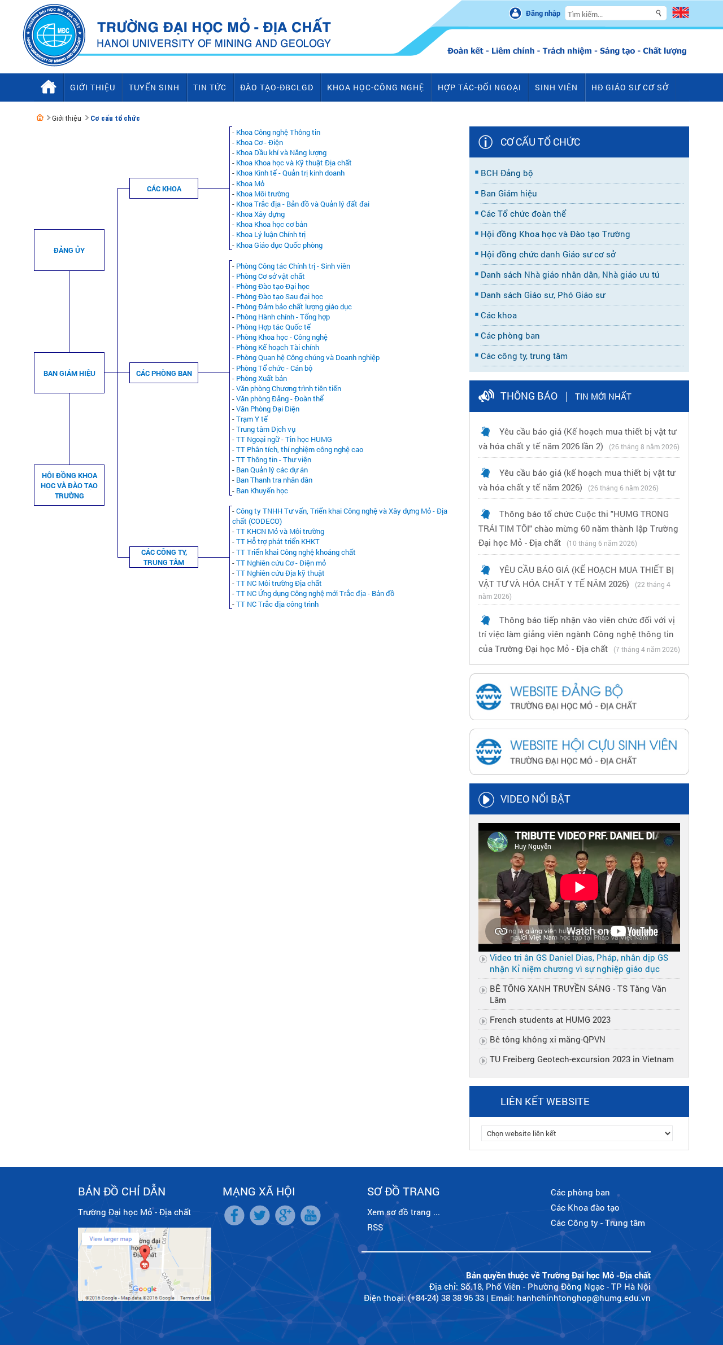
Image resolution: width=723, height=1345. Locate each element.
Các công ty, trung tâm (164, 557)
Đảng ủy (69, 250)
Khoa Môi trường (262, 194)
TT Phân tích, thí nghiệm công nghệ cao (299, 449)
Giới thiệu (66, 118)
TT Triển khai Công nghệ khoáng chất (296, 552)
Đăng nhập (543, 13)
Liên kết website (545, 1101)
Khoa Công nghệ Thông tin (278, 132)
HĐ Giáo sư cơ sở (630, 87)
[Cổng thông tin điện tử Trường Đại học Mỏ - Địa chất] (40, 117)
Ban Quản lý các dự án (272, 470)
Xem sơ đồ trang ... (403, 1211)
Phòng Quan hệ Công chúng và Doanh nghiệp (308, 357)
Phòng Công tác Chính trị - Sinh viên (293, 266)
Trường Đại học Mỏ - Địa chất (134, 1211)
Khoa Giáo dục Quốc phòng (279, 245)
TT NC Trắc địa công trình (277, 604)
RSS (375, 1227)
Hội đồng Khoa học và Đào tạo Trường (69, 485)
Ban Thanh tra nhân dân (274, 480)
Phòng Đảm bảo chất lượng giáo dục (294, 306)
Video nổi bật (535, 798)
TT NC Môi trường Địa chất (279, 583)
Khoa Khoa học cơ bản (271, 224)
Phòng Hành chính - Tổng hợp (283, 317)
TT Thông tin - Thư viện (273, 459)
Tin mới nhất (603, 396)
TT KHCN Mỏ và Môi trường (280, 531)
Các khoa (164, 188)
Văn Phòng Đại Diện (267, 409)
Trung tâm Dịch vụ (265, 429)
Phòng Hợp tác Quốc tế (273, 327)
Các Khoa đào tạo (585, 1207)
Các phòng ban (164, 373)
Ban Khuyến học (262, 490)
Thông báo (529, 395)
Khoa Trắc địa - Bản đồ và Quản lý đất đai (302, 204)
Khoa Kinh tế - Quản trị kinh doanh (290, 173)
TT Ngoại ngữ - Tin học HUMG (284, 439)
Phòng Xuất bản (261, 378)
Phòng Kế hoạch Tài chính (277, 347)
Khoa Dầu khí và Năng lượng (281, 152)
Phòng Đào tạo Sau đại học (279, 296)
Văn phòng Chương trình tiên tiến (288, 388)
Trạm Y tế (252, 419)
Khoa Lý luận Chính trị (271, 234)
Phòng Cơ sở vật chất (270, 276)
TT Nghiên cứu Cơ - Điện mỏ (281, 563)
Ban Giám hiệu (69, 373)
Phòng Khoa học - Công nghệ (282, 337)
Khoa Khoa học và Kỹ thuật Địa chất (294, 162)
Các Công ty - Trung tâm (598, 1222)
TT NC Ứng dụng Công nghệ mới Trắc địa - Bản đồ (315, 593)
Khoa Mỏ (250, 183)
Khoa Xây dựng (260, 214)
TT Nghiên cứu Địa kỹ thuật (280, 573)
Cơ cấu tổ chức (115, 118)
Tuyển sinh (154, 87)
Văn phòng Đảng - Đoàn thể (280, 398)
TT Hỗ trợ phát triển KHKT (278, 541)
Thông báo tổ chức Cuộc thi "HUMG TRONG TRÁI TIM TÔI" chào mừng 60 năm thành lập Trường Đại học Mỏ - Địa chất (578, 528)
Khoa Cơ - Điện (259, 142)
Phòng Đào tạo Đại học (273, 286)
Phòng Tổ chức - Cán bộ (274, 368)
